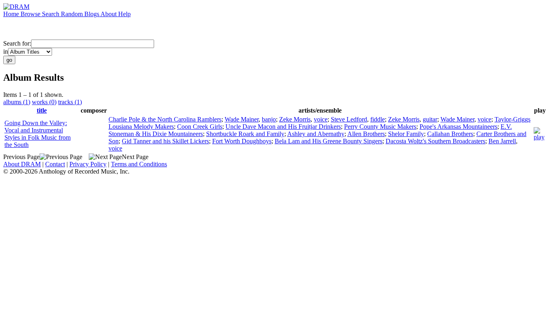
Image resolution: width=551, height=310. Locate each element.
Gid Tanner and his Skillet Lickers (165, 141)
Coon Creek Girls (199, 126)
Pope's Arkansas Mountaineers (458, 126)
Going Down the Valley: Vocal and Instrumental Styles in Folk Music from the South (37, 133)
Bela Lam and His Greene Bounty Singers (328, 141)
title (42, 110)
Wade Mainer (242, 119)
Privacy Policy (87, 164)
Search (51, 13)
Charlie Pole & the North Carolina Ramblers (165, 119)
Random (72, 13)
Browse (31, 13)
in (5, 51)
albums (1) (16, 101)
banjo (269, 119)
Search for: (17, 43)
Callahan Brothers (450, 133)
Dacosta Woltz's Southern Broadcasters (435, 141)
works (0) (44, 101)
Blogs (92, 13)
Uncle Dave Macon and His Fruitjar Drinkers (283, 126)
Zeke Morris (295, 119)
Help (124, 13)
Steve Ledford (349, 119)
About (109, 13)
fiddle (377, 119)
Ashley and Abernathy (315, 133)
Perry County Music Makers (380, 126)
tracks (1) (70, 101)
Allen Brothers (366, 133)
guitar (430, 119)
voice (321, 119)
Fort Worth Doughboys (241, 141)
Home (12, 13)
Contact (55, 164)
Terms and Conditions (139, 164)
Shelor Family (406, 133)
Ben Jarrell (502, 141)
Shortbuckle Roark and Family (245, 133)
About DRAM (22, 164)
